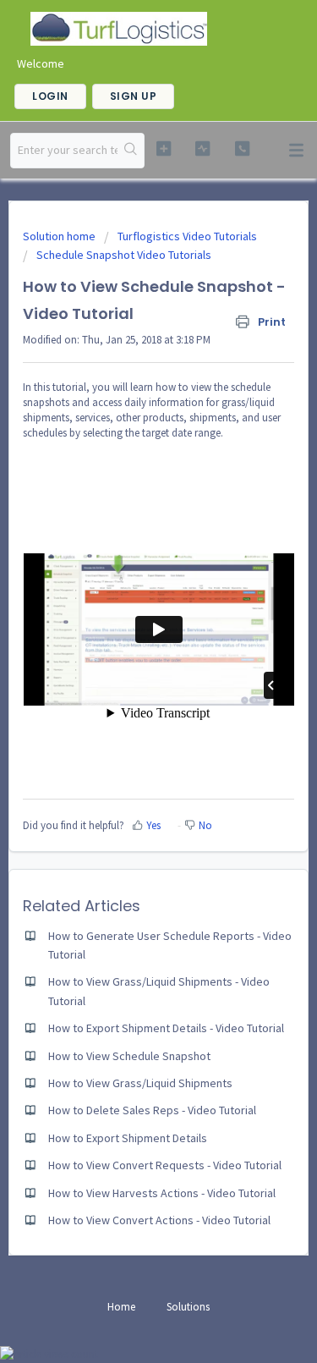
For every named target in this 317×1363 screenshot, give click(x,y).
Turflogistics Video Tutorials (187, 236)
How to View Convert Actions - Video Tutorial (159, 1220)
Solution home (60, 236)
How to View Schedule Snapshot (129, 1055)
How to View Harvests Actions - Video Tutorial (162, 1193)
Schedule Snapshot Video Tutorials (123, 254)
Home (121, 1307)
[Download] (127, 679)
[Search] (131, 151)
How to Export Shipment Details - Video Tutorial (166, 1028)
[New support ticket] (163, 148)
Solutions (188, 1307)
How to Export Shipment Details (127, 1138)
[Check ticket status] (202, 148)
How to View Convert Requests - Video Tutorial (164, 1165)
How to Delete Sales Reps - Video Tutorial (152, 1110)
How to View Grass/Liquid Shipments (140, 1083)
